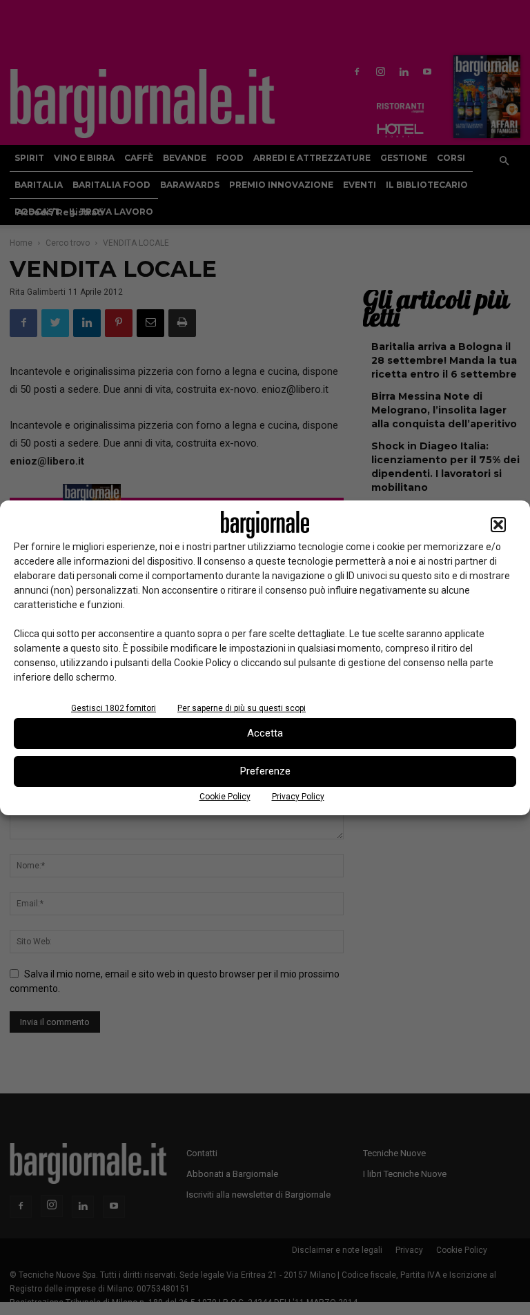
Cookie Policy (225, 796)
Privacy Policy (298, 796)
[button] (498, 525)
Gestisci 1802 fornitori (113, 708)
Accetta (265, 733)
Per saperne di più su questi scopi (241, 708)
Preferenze (265, 771)
